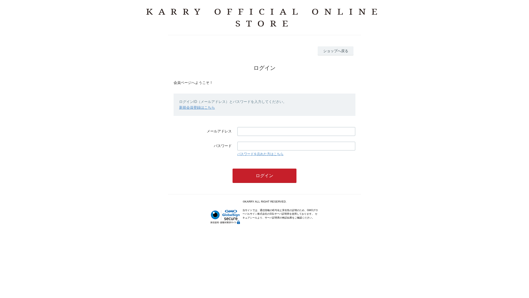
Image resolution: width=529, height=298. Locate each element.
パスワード (223, 146)
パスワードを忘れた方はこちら (260, 154)
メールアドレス (219, 131)
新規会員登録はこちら (197, 107)
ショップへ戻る (335, 51)
